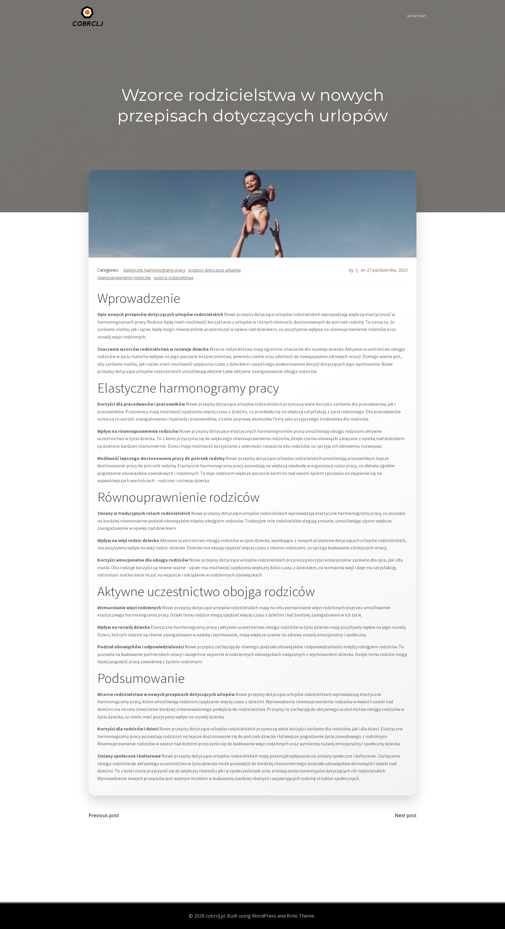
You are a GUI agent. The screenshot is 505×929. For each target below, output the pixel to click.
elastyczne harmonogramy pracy (154, 270)
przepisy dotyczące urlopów (214, 270)
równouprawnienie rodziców (124, 277)
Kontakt (417, 16)
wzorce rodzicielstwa (173, 277)
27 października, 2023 (387, 270)
